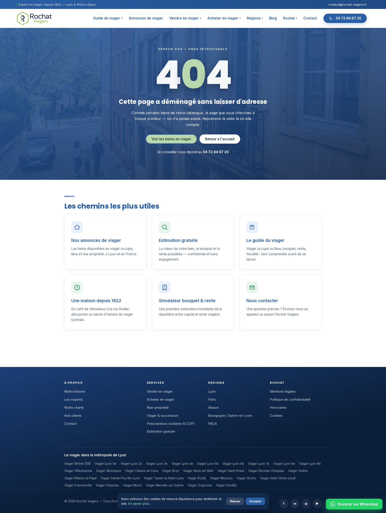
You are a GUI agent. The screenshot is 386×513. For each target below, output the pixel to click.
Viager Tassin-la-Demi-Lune (164, 478)
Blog (273, 18)
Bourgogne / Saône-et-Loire (230, 416)
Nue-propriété (158, 408)
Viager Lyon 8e (284, 463)
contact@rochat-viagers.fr (347, 4)
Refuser (235, 501)
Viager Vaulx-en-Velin (198, 471)
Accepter (255, 501)
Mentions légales (283, 391)
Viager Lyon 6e (233, 463)
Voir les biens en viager (171, 139)
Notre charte (74, 408)
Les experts (73, 400)
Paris (212, 400)
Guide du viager (107, 18)
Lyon (212, 391)
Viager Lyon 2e (131, 463)
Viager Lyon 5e (207, 463)
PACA (212, 424)
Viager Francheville (78, 485)
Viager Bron (170, 471)
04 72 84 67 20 (348, 18)
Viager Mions (132, 485)
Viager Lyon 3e (157, 463)
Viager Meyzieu (221, 478)
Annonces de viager (146, 18)
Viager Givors (246, 478)
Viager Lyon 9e (310, 463)
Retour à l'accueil (220, 139)
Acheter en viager (224, 18)
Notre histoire (74, 391)
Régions (255, 18)
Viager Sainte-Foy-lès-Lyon (120, 478)
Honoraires (278, 408)
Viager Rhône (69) (77, 463)
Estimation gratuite (161, 431)
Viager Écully (197, 478)
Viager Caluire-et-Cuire (141, 471)
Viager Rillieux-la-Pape (80, 478)
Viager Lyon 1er (106, 463)
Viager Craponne (200, 485)
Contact (310, 18)
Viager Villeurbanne (78, 471)
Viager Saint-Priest (231, 471)
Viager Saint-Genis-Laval (278, 478)
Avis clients (73, 416)
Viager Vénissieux (108, 471)
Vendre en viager (185, 18)
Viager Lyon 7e (258, 463)
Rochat (290, 18)
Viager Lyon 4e (182, 463)
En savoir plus (138, 503)
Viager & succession (162, 416)
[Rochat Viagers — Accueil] (34, 18)
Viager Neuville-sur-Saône (165, 485)
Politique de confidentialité (290, 400)
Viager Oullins (298, 471)
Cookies (276, 416)
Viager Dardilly (226, 485)
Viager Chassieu (107, 485)
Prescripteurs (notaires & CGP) (171, 424)
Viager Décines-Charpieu (266, 471)
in (295, 503)
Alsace (213, 408)
